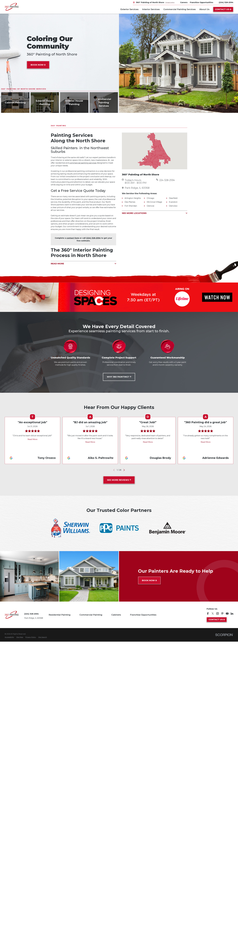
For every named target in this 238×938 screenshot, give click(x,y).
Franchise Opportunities (143, 615)
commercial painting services (82, 163)
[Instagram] (217, 613)
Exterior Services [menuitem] (129, 9)
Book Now (37, 65)
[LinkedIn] (232, 613)
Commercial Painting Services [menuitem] (179, 9)
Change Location (170, 2)
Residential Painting (59, 615)
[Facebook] (208, 613)
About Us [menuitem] (204, 9)
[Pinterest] (222, 613)
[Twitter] (212, 613)
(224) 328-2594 (226, 2)
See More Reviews (118, 480)
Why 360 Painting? (118, 377)
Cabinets (116, 615)
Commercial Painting (90, 615)
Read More (32, 439)
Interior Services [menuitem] (151, 9)
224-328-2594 (167, 180)
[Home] (12, 6)
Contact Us (222, 9)
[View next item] (124, 470)
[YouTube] (227, 613)
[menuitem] (9, 637)
